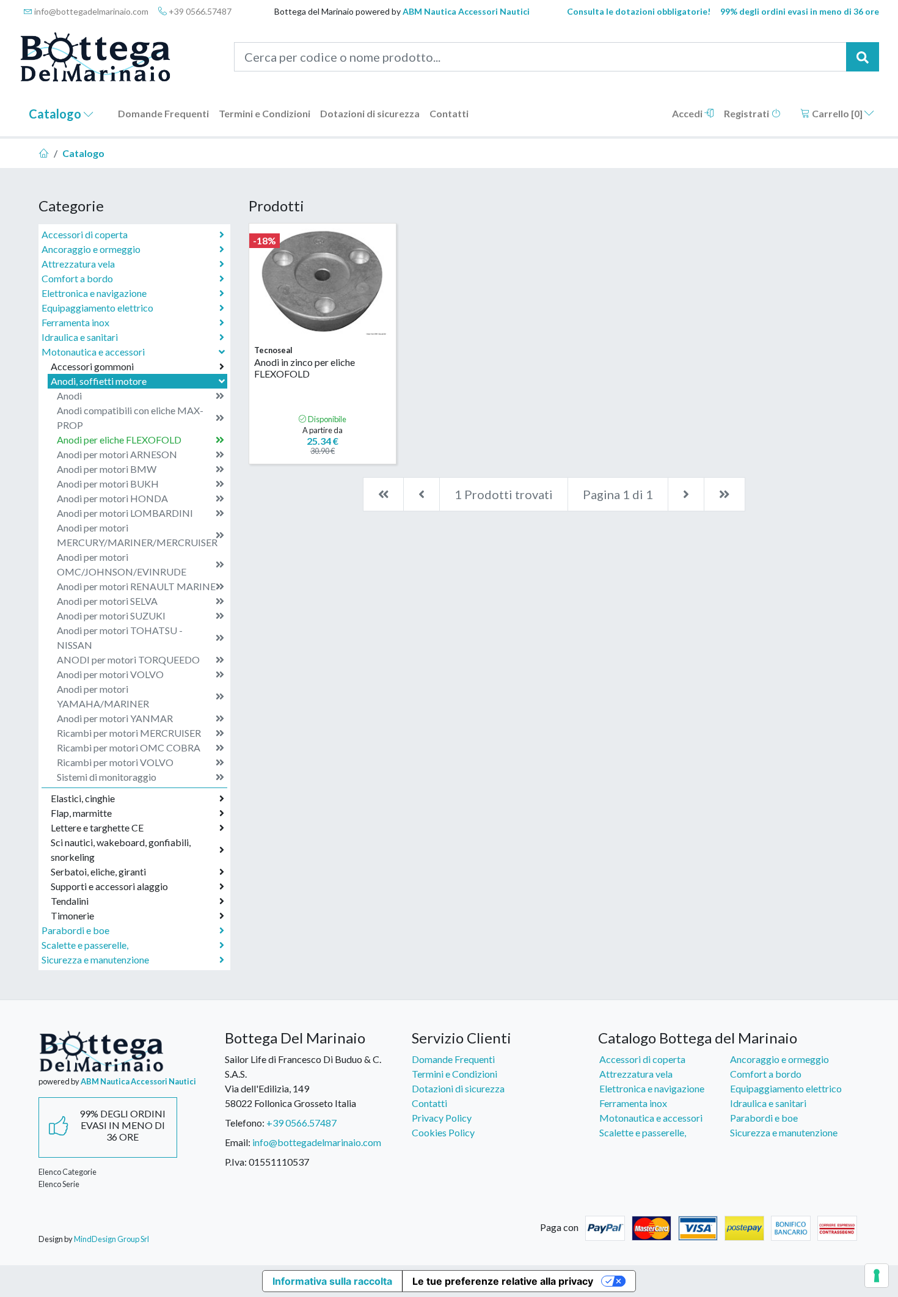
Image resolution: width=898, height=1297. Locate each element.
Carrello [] (837, 113)
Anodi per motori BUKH (108, 483)
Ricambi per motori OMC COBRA (128, 747)
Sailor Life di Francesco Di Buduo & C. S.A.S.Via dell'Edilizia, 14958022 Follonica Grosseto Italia (303, 1081)
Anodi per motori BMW (106, 469)
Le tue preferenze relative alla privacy (502, 1281)
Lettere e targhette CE (97, 827)
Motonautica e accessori (93, 351)
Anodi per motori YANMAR (115, 718)
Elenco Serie (58, 1184)
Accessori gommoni (92, 366)
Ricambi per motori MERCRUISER (129, 733)
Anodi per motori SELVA (107, 601)
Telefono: (245, 1122)
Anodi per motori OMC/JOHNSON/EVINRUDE (121, 564)
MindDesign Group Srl (111, 1239)
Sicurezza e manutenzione (95, 959)
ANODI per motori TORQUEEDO (128, 659)
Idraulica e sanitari (80, 337)
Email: (237, 1142)
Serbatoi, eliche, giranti (98, 871)
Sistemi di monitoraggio (106, 777)
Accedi (688, 113)
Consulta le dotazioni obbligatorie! (638, 11)
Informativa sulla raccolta (332, 1281)
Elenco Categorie (67, 1172)
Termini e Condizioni (264, 113)
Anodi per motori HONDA (112, 498)
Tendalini (70, 901)
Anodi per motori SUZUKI (111, 615)
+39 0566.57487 (199, 11)
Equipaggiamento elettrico (97, 307)
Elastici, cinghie (83, 798)
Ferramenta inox (75, 322)
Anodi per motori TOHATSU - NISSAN (120, 637)
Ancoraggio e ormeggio (91, 249)
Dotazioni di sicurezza (370, 113)
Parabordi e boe (75, 930)
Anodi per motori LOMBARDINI (125, 513)
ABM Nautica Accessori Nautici (466, 11)
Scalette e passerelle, (85, 945)
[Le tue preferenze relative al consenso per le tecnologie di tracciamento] (876, 1275)
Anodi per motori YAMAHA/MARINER (103, 696)
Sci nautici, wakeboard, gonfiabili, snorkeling (121, 849)
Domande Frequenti (163, 113)
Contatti (449, 113)
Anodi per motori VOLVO (110, 674)
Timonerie (72, 915)
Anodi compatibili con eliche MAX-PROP (130, 417)
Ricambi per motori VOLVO (115, 762)
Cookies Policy (443, 1132)
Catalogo (56, 113)
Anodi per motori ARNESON (117, 454)
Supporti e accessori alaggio (109, 886)
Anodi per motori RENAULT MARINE (136, 586)
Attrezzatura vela (78, 263)
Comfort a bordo (77, 278)
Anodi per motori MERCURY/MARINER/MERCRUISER (137, 535)
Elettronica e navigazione (94, 293)
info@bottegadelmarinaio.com (90, 11)
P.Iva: (236, 1161)
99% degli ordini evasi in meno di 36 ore (799, 11)
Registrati (747, 113)
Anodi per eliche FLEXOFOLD (119, 439)
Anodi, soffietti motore (99, 381)
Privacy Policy (442, 1117)
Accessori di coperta (85, 234)
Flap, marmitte (81, 813)
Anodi (69, 395)
